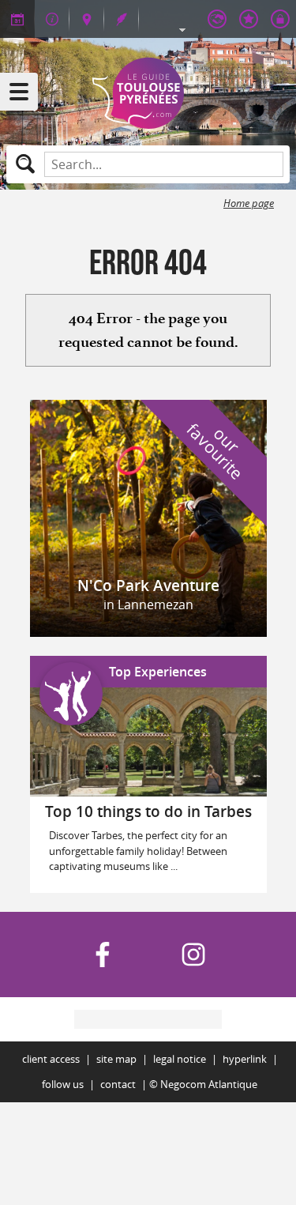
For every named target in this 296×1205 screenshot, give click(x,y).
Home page (248, 203)
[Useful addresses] (52, 19)
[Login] (280, 19)
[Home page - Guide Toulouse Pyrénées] (148, 93)
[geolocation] (86, 19)
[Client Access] (217, 19)
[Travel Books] (248, 19)
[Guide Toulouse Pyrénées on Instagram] (193, 954)
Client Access (51, 1059)
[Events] (17, 19)
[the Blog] (121, 19)
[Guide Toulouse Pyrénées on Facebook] (102, 954)
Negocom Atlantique (208, 1084)
